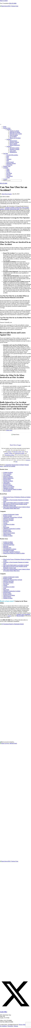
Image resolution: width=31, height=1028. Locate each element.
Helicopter (5, 546)
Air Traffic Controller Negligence (11, 551)
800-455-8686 (12, 3)
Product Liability (7, 531)
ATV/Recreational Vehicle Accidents (12, 489)
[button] (15, 1008)
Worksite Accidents (8, 481)
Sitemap (16, 1026)
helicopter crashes (17, 451)
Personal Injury (7, 479)
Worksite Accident (7, 535)
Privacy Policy (22, 1024)
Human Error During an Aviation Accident (14, 553)
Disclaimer (10, 1026)
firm (16, 461)
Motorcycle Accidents (8, 486)
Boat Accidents (7, 490)
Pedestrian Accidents (8, 488)
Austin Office (3, 1012)
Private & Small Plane (8, 544)
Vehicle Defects (7, 534)
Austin (9, 615)
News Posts (6, 527)
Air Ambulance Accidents (9, 549)
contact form (9, 430)
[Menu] (0, 124)
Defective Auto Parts (8, 518)
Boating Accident (7, 516)
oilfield (10, 453)
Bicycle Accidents (7, 485)
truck (23, 451)
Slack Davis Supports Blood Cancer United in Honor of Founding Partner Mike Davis (16, 507)
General (5, 523)
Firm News (6, 521)
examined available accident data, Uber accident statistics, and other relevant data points (14, 208)
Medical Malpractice (8, 478)
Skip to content (4, 0)
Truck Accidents (7, 473)
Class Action (6, 482)
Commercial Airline (8, 543)
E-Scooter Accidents (8, 520)
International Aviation (8, 550)
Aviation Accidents (8, 472)
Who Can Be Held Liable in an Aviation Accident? (16, 502)
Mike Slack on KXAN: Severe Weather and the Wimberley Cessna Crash (15, 504)
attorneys (28, 460)
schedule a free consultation (23, 614)
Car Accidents (6, 475)
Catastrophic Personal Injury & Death (14, 464)
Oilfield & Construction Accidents (11, 528)
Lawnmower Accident (8, 524)
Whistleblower (6, 483)
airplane (9, 451)
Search (5, 180)
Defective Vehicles (8, 476)
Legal (4, 525)
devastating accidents (9, 455)
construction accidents (19, 453)
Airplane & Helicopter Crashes (11, 514)
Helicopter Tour (7, 547)
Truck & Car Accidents (9, 466)
